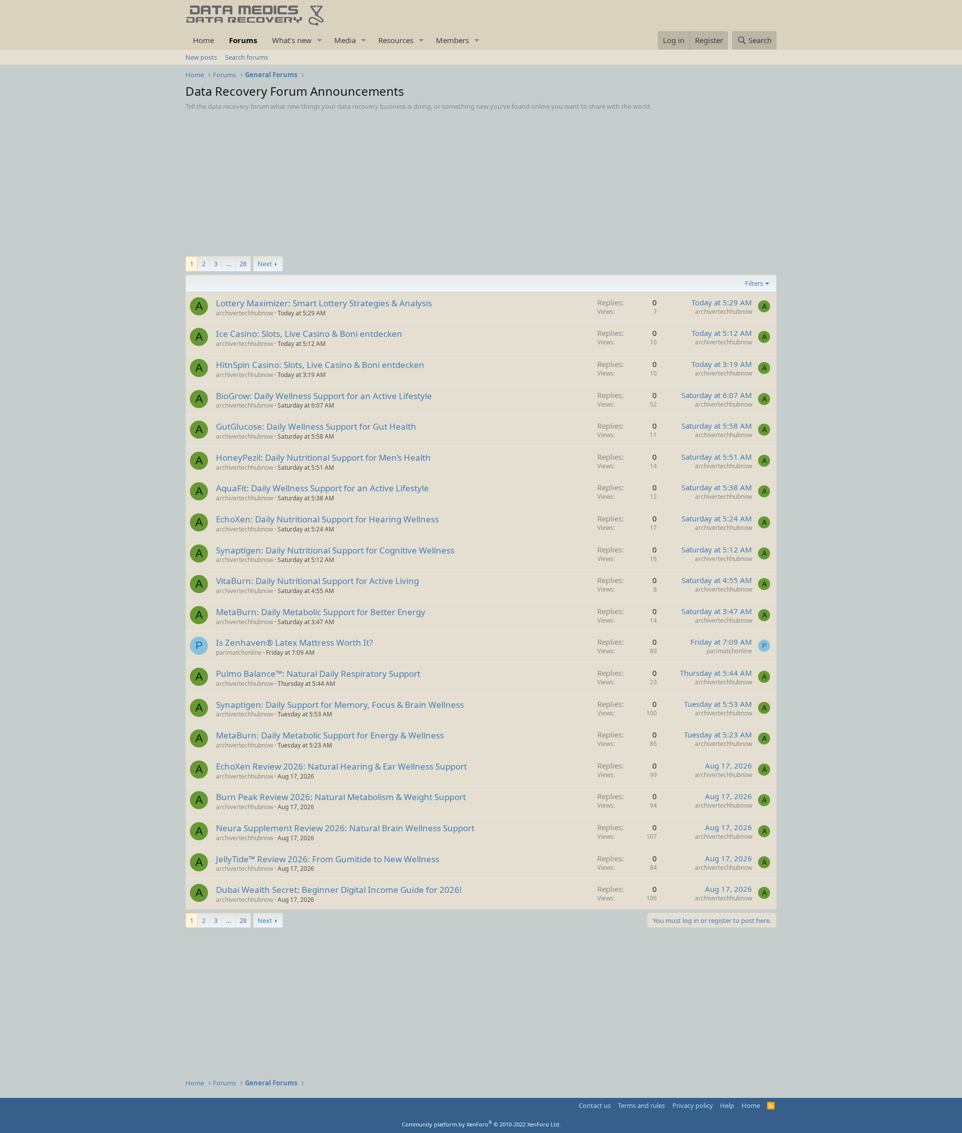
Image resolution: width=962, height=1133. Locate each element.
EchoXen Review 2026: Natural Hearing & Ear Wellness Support (341, 766)
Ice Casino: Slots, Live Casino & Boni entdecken (309, 333)
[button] (320, 40)
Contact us (595, 1105)
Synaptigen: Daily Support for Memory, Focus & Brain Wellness (340, 704)
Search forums (246, 57)
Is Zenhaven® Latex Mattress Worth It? (294, 642)
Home (203, 40)
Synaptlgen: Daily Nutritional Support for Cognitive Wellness (335, 550)
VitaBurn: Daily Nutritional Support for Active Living (317, 581)
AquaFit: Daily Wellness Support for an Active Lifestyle (322, 488)
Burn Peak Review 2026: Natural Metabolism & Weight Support (341, 797)
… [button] (228, 263)
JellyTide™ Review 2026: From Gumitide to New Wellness (327, 859)
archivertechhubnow (244, 313)
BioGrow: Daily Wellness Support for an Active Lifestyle (324, 396)
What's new (292, 40)
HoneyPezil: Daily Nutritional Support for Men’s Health (323, 457)
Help (727, 1105)
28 (243, 263)
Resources (395, 40)
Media (345, 40)
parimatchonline (239, 652)
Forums (243, 40)
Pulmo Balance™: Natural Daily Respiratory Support (318, 673)
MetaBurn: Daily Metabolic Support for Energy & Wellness (330, 735)
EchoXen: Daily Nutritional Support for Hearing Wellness (327, 519)
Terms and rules (641, 1105)
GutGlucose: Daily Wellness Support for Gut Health (316, 426)
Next (265, 263)
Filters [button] (754, 283)
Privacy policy (692, 1105)
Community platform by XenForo (481, 1124)
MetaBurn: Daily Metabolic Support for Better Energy (320, 612)
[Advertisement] (481, 186)
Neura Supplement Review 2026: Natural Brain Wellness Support (345, 828)
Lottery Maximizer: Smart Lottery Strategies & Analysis (324, 303)
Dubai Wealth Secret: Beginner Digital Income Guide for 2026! (339, 889)
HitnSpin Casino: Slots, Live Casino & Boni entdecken (320, 364)
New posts (201, 57)
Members (452, 40)
